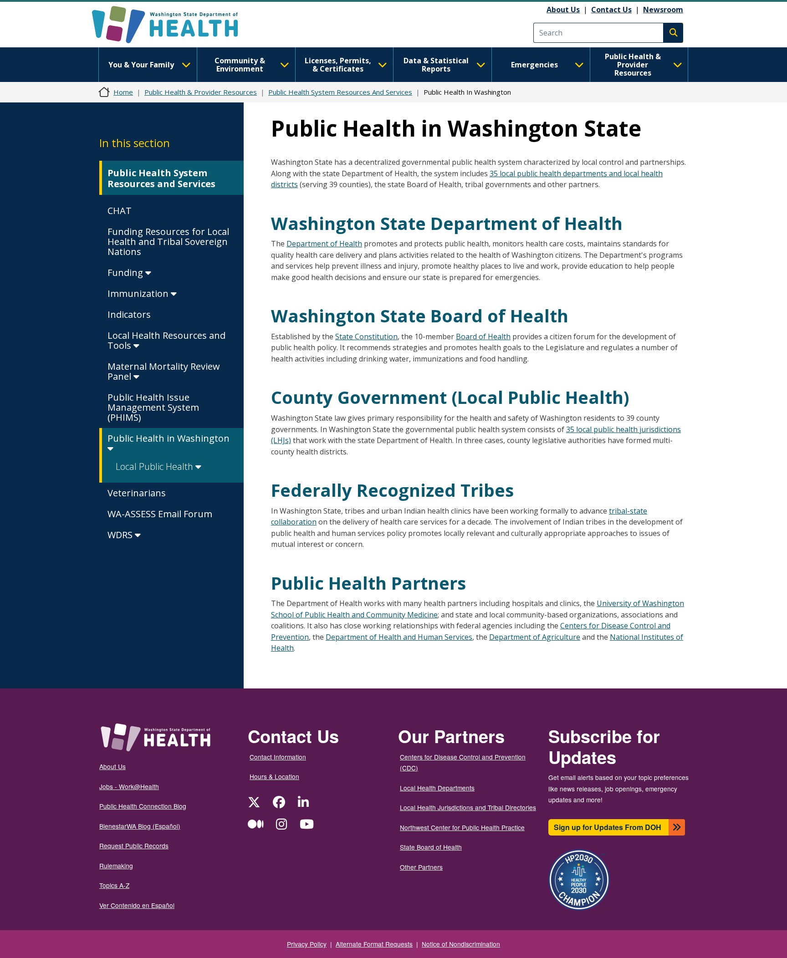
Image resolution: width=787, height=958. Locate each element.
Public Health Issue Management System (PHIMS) (153, 407)
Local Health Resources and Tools (166, 340)
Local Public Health (155, 466)
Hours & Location (274, 776)
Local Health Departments (437, 787)
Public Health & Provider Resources (633, 64)
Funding (126, 272)
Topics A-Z (114, 885)
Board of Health (483, 336)
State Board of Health (431, 846)
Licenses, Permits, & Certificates (338, 65)
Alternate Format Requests (374, 943)
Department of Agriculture (534, 637)
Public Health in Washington (168, 438)
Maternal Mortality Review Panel (163, 371)
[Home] (172, 24)
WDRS (121, 535)
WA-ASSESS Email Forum (159, 514)
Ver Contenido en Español (136, 905)
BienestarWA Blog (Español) (139, 826)
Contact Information (278, 756)
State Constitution (366, 336)
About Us (563, 10)
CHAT (119, 210)
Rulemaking (116, 865)
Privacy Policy (307, 943)
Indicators (129, 314)
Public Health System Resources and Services (161, 178)
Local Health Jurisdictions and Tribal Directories (468, 807)
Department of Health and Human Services (399, 637)
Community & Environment (240, 65)
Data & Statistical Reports (436, 65)
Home (123, 92)
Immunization (139, 293)
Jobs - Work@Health (129, 786)
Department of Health (324, 244)
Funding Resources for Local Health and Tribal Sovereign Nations (168, 241)
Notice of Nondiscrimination (461, 943)
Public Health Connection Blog (142, 805)
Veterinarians (136, 493)
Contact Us (611, 10)
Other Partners (421, 866)
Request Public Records (134, 845)
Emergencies (534, 65)
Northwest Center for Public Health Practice (462, 827)
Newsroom (663, 10)
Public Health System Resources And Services (340, 92)
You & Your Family (141, 65)
